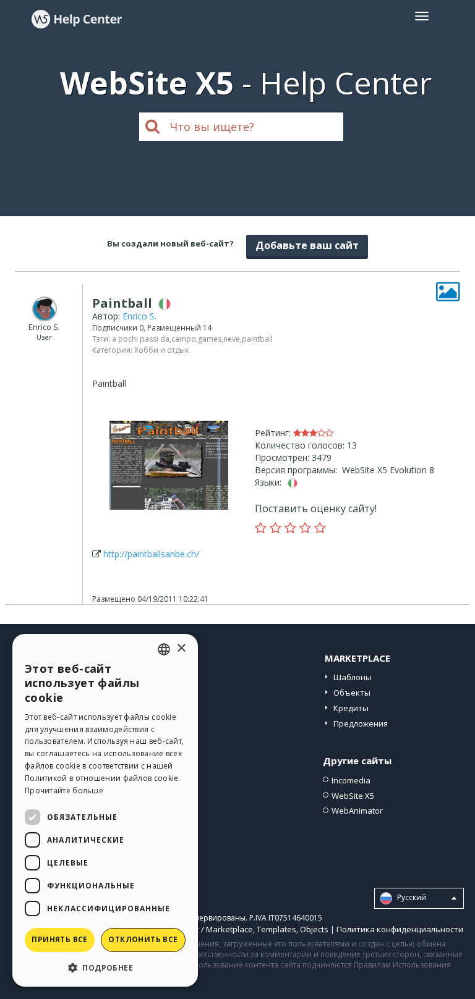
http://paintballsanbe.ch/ (151, 554)
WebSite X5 (353, 795)
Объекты (351, 692)
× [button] (181, 648)
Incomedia (351, 780)
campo (183, 339)
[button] (105, 967)
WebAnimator (357, 810)
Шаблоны (352, 677)
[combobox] (164, 649)
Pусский (410, 898)
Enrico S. (139, 316)
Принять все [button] (59, 939)
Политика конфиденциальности (399, 929)
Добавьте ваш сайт (307, 245)
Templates (276, 929)
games (209, 339)
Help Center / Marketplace (204, 929)
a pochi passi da (140, 339)
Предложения (360, 723)
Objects (314, 929)
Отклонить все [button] (143, 939)
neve (231, 339)
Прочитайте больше (64, 790)
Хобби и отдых (161, 350)
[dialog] (105, 810)
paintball (257, 339)
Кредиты (351, 708)
